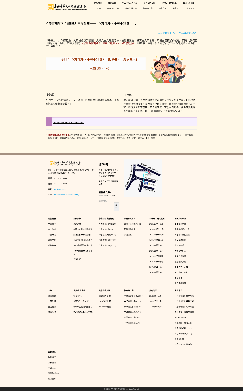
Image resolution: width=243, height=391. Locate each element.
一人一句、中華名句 (183, 344)
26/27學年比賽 (105, 296)
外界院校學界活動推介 (82, 235)
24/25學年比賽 (105, 307)
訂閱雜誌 (52, 307)
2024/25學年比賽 (156, 229)
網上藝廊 (52, 379)
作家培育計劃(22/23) (107, 240)
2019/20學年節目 (156, 256)
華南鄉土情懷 (180, 224)
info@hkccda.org (61, 189)
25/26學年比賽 (105, 301)
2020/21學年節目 (156, 251)
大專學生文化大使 (81, 301)
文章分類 (52, 301)
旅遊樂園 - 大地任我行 (184, 323)
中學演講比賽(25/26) (132, 301)
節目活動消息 (129, 229)
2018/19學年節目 (156, 262)
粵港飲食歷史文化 (182, 235)
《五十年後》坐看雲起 (184, 301)
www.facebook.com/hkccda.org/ (66, 194)
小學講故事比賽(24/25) (133, 307)
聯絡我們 (52, 245)
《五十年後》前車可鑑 (184, 307)
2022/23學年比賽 (156, 240)
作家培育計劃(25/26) (107, 224)
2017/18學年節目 (156, 267)
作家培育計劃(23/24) (107, 235)
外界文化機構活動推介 (82, 240)
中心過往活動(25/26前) (83, 312)
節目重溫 (128, 235)
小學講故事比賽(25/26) (133, 296)
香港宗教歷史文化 (182, 229)
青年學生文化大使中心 (82, 307)
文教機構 (52, 363)
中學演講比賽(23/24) (132, 323)
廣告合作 (52, 312)
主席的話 (52, 229)
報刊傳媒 (52, 357)
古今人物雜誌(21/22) (183, 334)
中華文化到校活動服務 (82, 229)
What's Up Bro (180, 318)
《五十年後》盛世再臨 (184, 296)
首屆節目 (178, 278)
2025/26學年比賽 (156, 224)
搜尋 (116, 206)
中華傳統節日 (180, 240)
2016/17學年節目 (156, 272)
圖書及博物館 (53, 373)
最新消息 (77, 224)
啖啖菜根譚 (179, 339)
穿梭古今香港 (180, 256)
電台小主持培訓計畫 (132, 224)
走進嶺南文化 (180, 262)
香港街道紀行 (180, 251)
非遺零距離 (179, 245)
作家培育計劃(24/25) (107, 229)
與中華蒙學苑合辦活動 (82, 245)
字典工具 (52, 368)
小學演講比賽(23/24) (132, 318)
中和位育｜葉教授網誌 (184, 312)
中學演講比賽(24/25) (132, 312)
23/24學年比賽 (155, 307)
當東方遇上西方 (181, 267)
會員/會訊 (77, 296)
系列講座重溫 (180, 283)
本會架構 (52, 235)
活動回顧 (77, 259)
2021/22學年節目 (156, 245)
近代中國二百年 (181, 272)
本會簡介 (52, 224)
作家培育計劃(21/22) (107, 245)
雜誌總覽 (52, 296)
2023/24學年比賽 (156, 235)
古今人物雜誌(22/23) (183, 328)
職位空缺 (52, 240)
